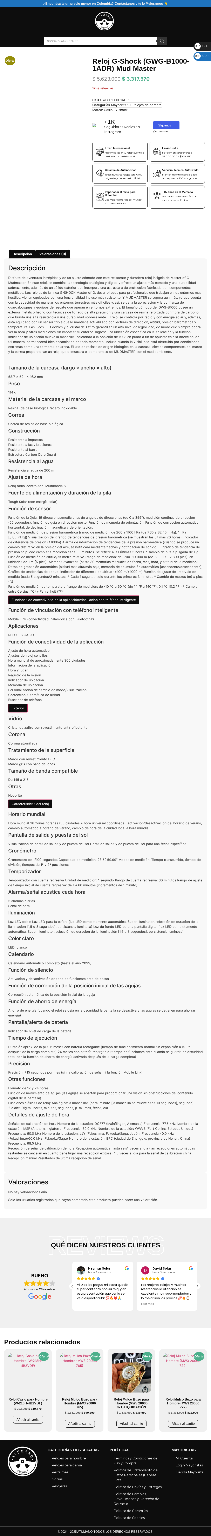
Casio (108, 110)
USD (201, 46)
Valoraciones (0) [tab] (52, 254)
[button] (197, 1286)
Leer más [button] (147, 1304)
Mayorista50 (121, 105)
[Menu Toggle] (5, 21)
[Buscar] (162, 41)
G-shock (121, 110)
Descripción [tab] (22, 254)
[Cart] (198, 21)
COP (202, 55)
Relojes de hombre (147, 105)
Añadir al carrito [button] (28, 1419)
